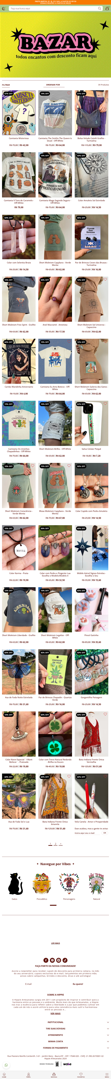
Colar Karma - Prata (18, 573)
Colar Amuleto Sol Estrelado (91, 200)
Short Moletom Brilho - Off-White (55, 449)
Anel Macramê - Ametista (55, 324)
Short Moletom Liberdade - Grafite (18, 635)
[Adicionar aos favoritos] (32, 93)
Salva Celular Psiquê (91, 449)
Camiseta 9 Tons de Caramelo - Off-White (19, 201)
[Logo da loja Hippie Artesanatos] (4, 8)
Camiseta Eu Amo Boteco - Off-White (55, 388)
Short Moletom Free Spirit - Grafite (19, 324)
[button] (42, 905)
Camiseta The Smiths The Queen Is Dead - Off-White (55, 139)
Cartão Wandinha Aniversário (19, 386)
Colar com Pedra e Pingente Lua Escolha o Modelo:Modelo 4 (55, 574)
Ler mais (55, 943)
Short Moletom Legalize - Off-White (55, 636)
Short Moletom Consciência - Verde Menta (19, 512)
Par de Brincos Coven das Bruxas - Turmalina (91, 263)
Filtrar (6, 85)
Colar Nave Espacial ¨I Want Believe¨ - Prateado (18, 760)
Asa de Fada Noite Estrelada (18, 697)
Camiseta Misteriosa (19, 138)
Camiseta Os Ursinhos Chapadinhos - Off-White (19, 450)
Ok (104, 832)
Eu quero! (78, 983)
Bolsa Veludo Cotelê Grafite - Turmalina (91, 139)
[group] (14, 885)
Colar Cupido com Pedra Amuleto (91, 511)
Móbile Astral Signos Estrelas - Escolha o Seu (91, 574)
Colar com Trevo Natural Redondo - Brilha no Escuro (55, 760)
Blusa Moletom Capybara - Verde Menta (55, 512)
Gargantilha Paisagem (91, 697)
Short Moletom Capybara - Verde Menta (55, 263)
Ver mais (55, 1013)
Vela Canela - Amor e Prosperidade (91, 821)
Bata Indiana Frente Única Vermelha (91, 760)
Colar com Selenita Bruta (19, 262)
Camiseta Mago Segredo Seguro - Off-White (55, 201)
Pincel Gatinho (91, 635)
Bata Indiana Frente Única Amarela (55, 822)
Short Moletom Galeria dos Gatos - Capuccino (91, 388)
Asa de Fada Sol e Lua (18, 821)
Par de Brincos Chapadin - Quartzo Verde (55, 698)
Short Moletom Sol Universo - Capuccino (91, 325)
